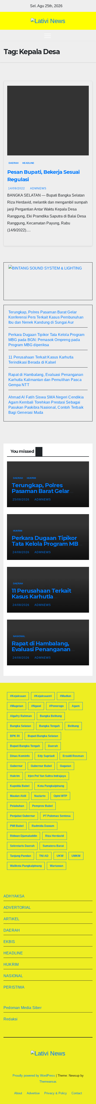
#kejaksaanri (43, 696)
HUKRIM (31, 478)
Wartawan (56, 865)
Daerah (53, 746)
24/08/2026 (21, 552)
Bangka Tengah (49, 726)
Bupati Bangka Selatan (43, 736)
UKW (60, 856)
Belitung (73, 726)
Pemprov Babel (42, 806)
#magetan (16, 706)
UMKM (76, 856)
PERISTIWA (13, 987)
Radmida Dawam (43, 826)
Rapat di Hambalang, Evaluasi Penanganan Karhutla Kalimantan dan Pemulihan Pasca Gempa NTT (45, 380)
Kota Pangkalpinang (51, 786)
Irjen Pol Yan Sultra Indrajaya (47, 776)
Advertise (33, 1093)
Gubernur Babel (41, 766)
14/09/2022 (17, 188)
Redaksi (10, 1019)
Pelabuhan (17, 806)
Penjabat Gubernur (22, 816)
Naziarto (39, 796)
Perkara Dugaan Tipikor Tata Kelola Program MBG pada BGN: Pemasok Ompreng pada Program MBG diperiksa (46, 340)
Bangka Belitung (51, 716)
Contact (77, 1093)
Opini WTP (60, 796)
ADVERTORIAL (17, 908)
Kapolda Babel (19, 786)
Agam (76, 706)
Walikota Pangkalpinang (26, 865)
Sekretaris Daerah (22, 846)
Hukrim (15, 776)
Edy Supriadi (46, 756)
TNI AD (43, 856)
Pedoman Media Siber (22, 1008)
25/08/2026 (21, 499)
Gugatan (65, 766)
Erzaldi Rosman (73, 756)
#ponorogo (56, 706)
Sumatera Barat (53, 846)
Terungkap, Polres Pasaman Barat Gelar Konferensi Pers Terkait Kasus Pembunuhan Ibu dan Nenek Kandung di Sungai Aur (45, 317)
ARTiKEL (11, 919)
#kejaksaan (18, 696)
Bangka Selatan (20, 726)
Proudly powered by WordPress (34, 1075)
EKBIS (9, 942)
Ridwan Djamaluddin (23, 836)
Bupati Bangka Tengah (25, 746)
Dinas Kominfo (20, 756)
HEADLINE (28, 163)
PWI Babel (17, 826)
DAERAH (13, 163)
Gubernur (16, 766)
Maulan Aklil (18, 796)
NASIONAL (19, 636)
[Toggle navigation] (47, 35)
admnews (38, 188)
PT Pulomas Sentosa (57, 816)
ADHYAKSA (14, 896)
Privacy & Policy (55, 1093)
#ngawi (36, 706)
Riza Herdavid (54, 836)
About (18, 1093)
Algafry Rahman (21, 716)
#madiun (65, 696)
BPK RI (15, 736)
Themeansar (47, 1081)
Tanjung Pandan (20, 856)
